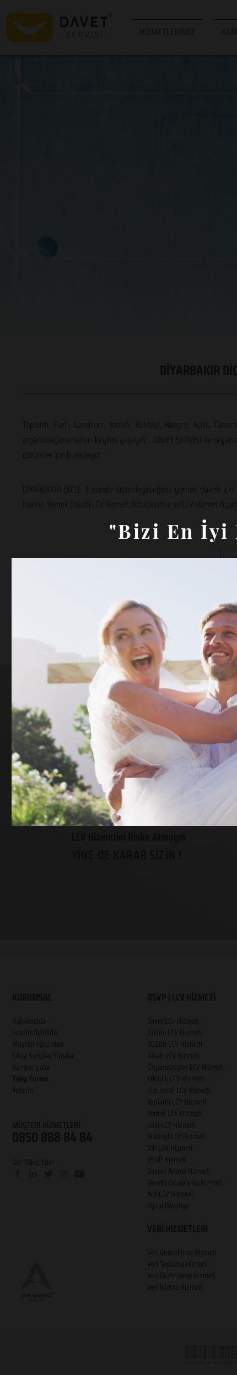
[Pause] (26, 811)
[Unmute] (44, 811)
